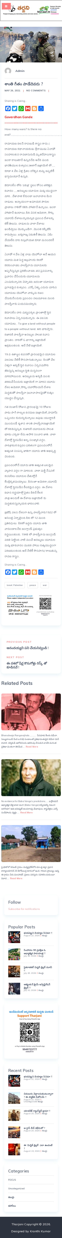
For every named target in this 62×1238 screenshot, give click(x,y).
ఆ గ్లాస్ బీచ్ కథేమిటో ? (34, 1128)
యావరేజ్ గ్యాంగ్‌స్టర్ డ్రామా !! (37, 1110)
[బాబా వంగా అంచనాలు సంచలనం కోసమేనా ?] (31, 777)
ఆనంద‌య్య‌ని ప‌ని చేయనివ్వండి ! (28, 648)
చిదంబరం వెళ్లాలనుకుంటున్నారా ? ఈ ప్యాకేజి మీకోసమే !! (38, 1095)
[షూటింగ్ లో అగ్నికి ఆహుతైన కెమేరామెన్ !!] (31, 712)
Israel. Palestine (15, 585)
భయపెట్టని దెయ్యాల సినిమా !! (38, 932)
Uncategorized (30, 1102)
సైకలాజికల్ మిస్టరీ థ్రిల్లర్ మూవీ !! (38, 969)
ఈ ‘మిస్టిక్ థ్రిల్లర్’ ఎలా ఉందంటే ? (38, 1147)
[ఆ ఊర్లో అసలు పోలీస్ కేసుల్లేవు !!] (31, 843)
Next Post (15, 657)
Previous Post (19, 641)
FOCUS (12, 1179)
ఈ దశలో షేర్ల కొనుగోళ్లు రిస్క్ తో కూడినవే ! (27, 665)
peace (33, 585)
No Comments (36, 90)
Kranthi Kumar (40, 1231)
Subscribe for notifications (24, 909)
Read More (32, 746)
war (45, 585)
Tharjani (17, 1224)
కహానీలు (12, 1205)
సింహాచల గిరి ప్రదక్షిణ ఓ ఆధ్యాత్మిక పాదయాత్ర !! (35, 952)
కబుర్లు (44, 936)
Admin (19, 71)
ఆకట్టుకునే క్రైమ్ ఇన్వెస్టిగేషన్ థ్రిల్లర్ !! (37, 986)
